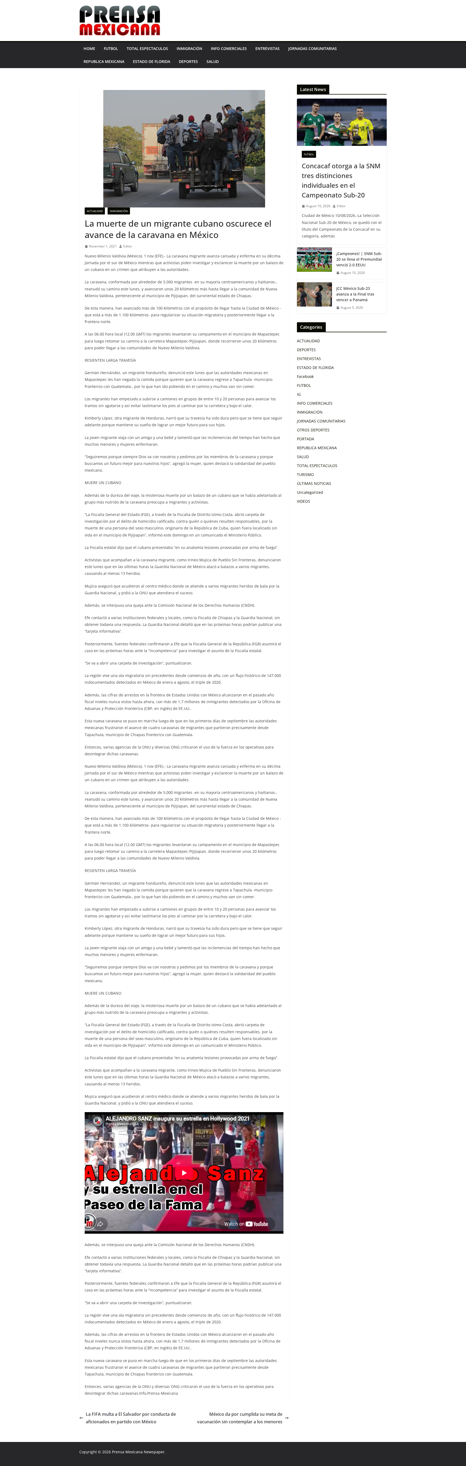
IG (299, 394)
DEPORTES (188, 61)
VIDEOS (303, 501)
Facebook (305, 376)
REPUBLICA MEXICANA (104, 61)
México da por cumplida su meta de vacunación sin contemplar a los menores (239, 1418)
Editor (127, 246)
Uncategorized (310, 492)
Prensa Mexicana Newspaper (138, 1451)
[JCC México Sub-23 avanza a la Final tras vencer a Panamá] (314, 298)
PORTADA (305, 438)
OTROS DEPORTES (313, 429)
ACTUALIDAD (95, 211)
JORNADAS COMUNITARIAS (312, 48)
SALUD (213, 61)
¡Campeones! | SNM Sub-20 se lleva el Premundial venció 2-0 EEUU (359, 259)
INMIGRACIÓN (189, 48)
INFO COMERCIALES (229, 48)
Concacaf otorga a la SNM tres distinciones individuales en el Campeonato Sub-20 (341, 180)
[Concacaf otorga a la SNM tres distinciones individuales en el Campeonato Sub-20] (342, 122)
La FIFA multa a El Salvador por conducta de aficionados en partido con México (131, 1418)
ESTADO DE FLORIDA (151, 61)
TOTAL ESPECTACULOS (147, 48)
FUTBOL (111, 48)
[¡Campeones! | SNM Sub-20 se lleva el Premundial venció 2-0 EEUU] (314, 263)
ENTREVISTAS (267, 48)
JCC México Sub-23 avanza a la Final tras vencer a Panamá (355, 294)
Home (89, 48)
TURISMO (305, 474)
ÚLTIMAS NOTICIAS (314, 483)
